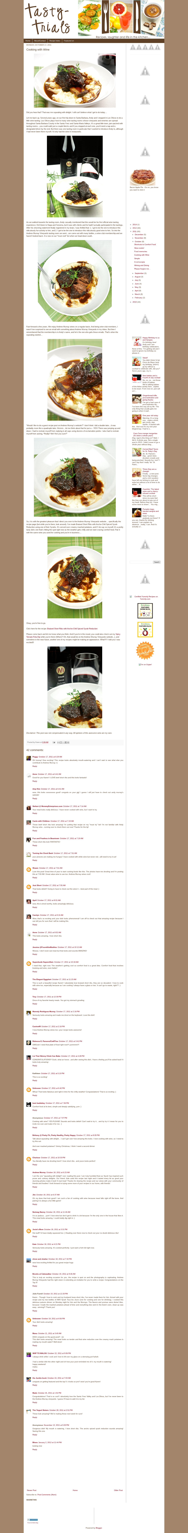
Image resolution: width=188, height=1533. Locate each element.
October (138, 241)
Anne (34, 774)
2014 (135, 225)
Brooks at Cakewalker (41, 1274)
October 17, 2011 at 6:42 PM (53, 1088)
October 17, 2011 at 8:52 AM (49, 932)
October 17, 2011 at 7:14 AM (74, 806)
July (137, 280)
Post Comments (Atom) (46, 1495)
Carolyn (35, 915)
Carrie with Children (41, 821)
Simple (137, 258)
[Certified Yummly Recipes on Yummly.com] (145, 599)
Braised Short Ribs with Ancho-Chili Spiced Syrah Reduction (72, 629)
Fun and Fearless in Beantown (45, 838)
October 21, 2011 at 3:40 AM (49, 1333)
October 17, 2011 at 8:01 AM (49, 900)
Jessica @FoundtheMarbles (44, 947)
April (34, 900)
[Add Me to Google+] (139, 46)
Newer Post (31, 1490)
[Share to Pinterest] (68, 742)
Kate (34, 1244)
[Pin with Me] (145, 46)
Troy (34, 997)
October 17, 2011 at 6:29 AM (50, 757)
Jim (34, 1195)
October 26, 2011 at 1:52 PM (49, 1393)
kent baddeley (38, 1103)
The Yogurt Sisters (40, 1410)
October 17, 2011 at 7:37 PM (55, 1118)
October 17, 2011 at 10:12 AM (70, 947)
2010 (135, 302)
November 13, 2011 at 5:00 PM (56, 1425)
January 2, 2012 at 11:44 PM (50, 1442)
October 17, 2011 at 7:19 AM (62, 821)
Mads (34, 1393)
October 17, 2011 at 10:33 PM (53, 1158)
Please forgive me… (142, 269)
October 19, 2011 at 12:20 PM (55, 1294)
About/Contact (40, 41)
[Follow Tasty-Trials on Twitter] (133, 46)
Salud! (145, 358)
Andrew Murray (39, 1172)
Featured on (69, 41)
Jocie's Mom (37, 1229)
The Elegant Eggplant (41, 979)
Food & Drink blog (32, 1522)
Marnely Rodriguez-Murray (44, 1011)
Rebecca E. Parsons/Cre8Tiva (45, 1041)
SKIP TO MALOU (39, 1353)
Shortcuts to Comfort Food (145, 244)
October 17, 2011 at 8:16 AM (51, 915)
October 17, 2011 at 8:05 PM (88, 1135)
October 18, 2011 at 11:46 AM (58, 1212)
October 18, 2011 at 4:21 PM (48, 1244)
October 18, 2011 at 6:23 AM (58, 1172)
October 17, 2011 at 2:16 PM (68, 1011)
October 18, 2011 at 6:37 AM (48, 1195)
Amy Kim (36, 789)
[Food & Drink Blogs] (32, 1520)
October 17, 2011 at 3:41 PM (70, 1041)
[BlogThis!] (61, 742)
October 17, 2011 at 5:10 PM (52, 1073)
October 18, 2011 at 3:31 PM (55, 1229)
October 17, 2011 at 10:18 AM (66, 962)
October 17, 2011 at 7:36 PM (57, 1103)
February (139, 298)
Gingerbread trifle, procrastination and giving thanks (150, 397)
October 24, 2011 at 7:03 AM (59, 1378)
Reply (34, 766)
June (137, 284)
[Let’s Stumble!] (151, 46)
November (139, 238)
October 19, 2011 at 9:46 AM (63, 1274)
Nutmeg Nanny (38, 1212)
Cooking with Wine (141, 255)
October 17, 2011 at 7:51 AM (65, 853)
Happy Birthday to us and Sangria (151, 339)
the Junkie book (39, 1378)
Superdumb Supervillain (42, 962)
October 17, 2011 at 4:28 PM (72, 1056)
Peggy (35, 757)
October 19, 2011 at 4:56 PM (53, 1319)
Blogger (99, 1528)
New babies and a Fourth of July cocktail (151, 377)
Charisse (36, 1158)
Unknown (36, 1088)
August (138, 277)
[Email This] (58, 742)
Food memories (140, 251)
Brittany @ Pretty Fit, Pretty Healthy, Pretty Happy (54, 1135)
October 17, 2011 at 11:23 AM (64, 979)
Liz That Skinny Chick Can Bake (46, 1056)
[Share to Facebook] (65, 742)
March (137, 294)
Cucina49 (36, 1026)
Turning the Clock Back (42, 853)
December (139, 234)
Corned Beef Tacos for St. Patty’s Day (150, 450)
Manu (34, 1333)
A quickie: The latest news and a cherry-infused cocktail (151, 491)
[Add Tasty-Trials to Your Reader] (157, 46)
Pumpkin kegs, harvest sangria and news (151, 511)
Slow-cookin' (139, 248)
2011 (135, 231)
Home (27, 41)
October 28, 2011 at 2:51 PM (61, 1410)
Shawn (35, 868)
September (139, 273)
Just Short (37, 885)
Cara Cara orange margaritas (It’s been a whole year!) (145, 434)
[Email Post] (54, 742)
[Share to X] (63, 742)
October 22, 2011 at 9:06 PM (59, 1353)
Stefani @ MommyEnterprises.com (47, 806)
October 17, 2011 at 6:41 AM (49, 774)
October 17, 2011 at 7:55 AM (54, 885)
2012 (135, 228)
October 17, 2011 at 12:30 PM (49, 997)
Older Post (118, 1490)
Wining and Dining (141, 265)
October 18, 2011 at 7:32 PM (60, 1259)
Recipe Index (54, 41)
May (137, 287)
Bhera (35, 1442)
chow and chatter (40, 1259)
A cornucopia (139, 262)
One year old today (150, 415)
